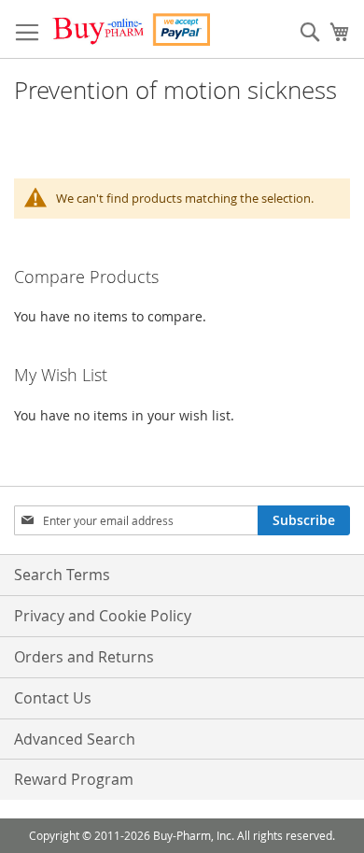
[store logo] (130, 29)
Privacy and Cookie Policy (102, 615)
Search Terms (62, 574)
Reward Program (73, 779)
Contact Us (52, 698)
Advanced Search (74, 739)
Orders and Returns (84, 657)
